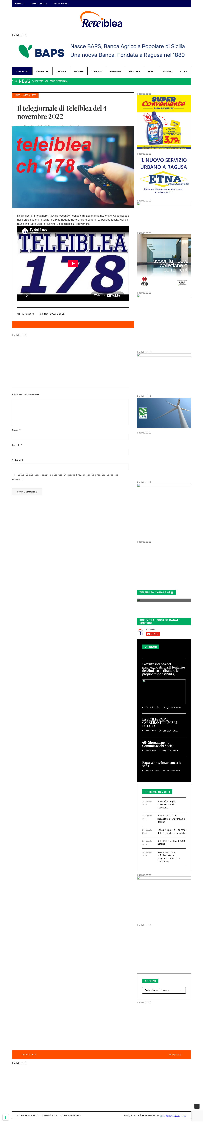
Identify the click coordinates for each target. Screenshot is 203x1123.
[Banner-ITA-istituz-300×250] (164, 878)
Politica (134, 71)
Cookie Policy (61, 3)
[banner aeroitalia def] (164, 296)
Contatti (20, 3)
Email (17, 445)
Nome (16, 430)
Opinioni (115, 71)
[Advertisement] (73, 359)
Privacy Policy (38, 3)
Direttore (28, 313)
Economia (97, 71)
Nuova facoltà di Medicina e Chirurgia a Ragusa (171, 818)
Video (183, 71)
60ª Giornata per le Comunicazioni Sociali (158, 744)
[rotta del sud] (164, 355)
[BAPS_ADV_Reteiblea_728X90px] (101, 63)
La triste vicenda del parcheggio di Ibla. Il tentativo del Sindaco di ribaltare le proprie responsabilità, (163, 669)
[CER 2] (164, 427)
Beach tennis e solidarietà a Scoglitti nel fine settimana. (168, 857)
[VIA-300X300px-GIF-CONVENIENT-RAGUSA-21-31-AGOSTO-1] (164, 148)
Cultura (79, 71)
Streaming (22, 71)
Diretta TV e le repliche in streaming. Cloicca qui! (161, 612)
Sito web (17, 460)
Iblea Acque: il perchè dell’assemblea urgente (171, 831)
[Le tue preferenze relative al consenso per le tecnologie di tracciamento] (6, 1117)
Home (17, 95)
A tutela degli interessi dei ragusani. (166, 804)
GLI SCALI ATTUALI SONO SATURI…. (171, 843)
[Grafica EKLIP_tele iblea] (164, 287)
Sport (151, 71)
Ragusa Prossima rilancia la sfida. (161, 764)
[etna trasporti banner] (164, 195)
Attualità (42, 71)
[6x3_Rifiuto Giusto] (164, 204)
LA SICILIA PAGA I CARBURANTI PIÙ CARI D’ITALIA (159, 722)
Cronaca (61, 71)
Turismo (167, 71)
